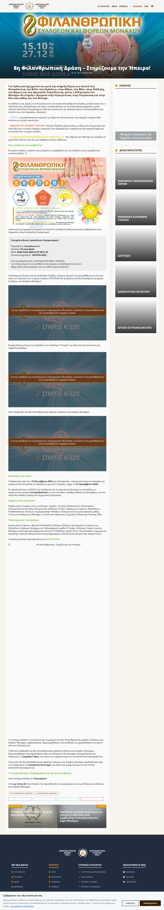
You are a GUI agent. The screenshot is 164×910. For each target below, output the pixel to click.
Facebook (130, 872)
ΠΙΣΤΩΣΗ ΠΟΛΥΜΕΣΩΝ (90, 886)
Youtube (130, 877)
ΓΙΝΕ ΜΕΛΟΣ (131, 882)
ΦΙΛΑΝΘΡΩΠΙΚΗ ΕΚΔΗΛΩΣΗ (47, 793)
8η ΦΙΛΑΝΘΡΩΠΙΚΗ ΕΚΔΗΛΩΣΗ (21, 793)
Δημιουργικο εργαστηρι (134, 291)
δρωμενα (18, 886)
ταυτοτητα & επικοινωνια (93, 872)
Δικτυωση (124, 255)
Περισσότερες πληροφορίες (22, 906)
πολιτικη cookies (89, 882)
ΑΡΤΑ (53, 872)
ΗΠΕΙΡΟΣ (123, 6)
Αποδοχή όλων (150, 903)
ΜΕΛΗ (114, 6)
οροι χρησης (87, 877)
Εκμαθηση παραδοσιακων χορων (135, 182)
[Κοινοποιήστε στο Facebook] (20, 799)
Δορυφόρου (40, 778)
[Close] (161, 893)
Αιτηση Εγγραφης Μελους (135, 327)
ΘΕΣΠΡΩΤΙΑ (56, 877)
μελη (16, 882)
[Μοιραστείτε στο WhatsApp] (68, 799)
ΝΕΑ (146, 6)
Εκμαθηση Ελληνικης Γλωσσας (132, 218)
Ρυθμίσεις (130, 903)
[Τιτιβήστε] (44, 799)
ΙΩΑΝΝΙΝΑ (55, 882)
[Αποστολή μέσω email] (92, 799)
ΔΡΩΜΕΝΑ (137, 6)
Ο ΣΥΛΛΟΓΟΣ (104, 6)
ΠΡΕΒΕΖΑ (55, 886)
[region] (82, 901)
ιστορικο (18, 877)
